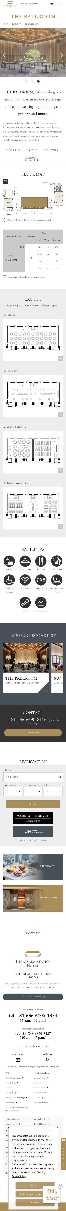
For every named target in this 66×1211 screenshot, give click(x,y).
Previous (5, 55)
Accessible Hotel (40, 1078)
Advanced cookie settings (15, 1097)
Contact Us (18, 1054)
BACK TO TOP (33, 933)
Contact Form (33, 732)
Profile (36, 1083)
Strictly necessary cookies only (35, 1194)
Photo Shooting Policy (42, 1073)
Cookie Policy (39, 1092)
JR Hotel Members (41, 1124)
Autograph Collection (42, 1119)
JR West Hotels (12, 1119)
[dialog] (33, 1168)
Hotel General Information (32, 996)
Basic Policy (10, 1102)
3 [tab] (38, 81)
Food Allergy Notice (13, 1078)
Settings (35, 1202)
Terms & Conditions (41, 1102)
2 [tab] (32, 81)
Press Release (11, 1083)
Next (60, 55)
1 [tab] (26, 81)
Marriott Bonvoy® (12, 1124)
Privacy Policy (11, 1092)
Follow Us (48, 1054)
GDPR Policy (38, 1097)
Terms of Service (40, 1088)
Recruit (9, 1088)
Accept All (35, 1185)
